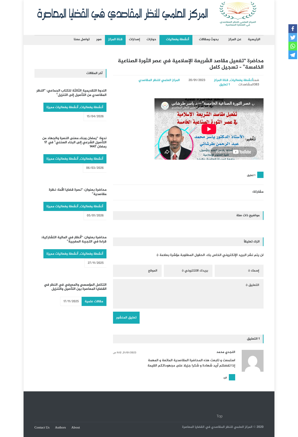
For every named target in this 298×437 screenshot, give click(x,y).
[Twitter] (292, 37)
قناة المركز (115, 39)
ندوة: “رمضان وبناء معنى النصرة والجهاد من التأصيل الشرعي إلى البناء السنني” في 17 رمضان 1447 (74, 142)
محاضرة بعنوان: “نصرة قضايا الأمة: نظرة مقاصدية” (77, 192)
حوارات (151, 39)
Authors (60, 427)
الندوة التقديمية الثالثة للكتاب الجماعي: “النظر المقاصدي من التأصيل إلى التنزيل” (71, 93)
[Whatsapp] (292, 46)
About (75, 427)
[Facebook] (292, 28)
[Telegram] (292, 54)
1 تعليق (224, 84)
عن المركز (234, 39)
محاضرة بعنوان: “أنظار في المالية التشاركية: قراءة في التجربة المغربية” (73, 240)
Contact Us (42, 427)
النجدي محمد (225, 352)
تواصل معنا (82, 39)
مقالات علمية (94, 301)
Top (220, 416)
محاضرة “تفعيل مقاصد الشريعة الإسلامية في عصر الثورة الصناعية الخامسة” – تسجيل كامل (191, 64)
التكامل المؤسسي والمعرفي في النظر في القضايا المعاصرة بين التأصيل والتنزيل (75, 287)
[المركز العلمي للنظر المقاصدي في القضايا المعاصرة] (149, 25)
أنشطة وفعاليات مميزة (62, 107)
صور (99, 39)
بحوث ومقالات (209, 39)
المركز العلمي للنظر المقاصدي (159, 80)
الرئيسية (254, 39)
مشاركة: (258, 191)
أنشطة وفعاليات (177, 39)
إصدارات (134, 39)
